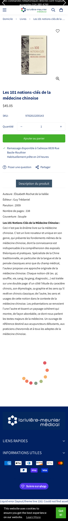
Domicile (8, 19)
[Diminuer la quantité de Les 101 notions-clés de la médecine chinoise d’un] (21, 127)
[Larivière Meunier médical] (34, 9)
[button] (61, 10)
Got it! (61, 512)
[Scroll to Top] (61, 501)
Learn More (33, 517)
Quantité (8, 126)
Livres (23, 19)
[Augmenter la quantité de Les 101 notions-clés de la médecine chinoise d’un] (61, 127)
